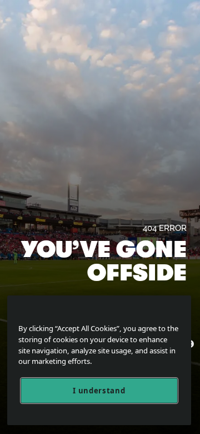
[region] (99, 360)
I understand (99, 391)
